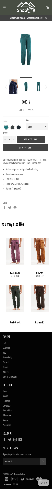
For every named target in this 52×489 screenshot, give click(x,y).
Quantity (5, 133)
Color (4, 121)
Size (27, 120)
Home (5, 391)
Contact (6, 362)
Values (5, 420)
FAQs (4, 343)
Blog (4, 352)
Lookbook (6, 401)
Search (5, 367)
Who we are (7, 415)
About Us (6, 371)
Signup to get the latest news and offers (17, 454)
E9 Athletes (7, 405)
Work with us (7, 410)
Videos (5, 396)
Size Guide (16, 188)
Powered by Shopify (20, 474)
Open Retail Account (10, 376)
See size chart (31, 139)
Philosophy (7, 425)
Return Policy (7, 357)
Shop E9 (11, 474)
